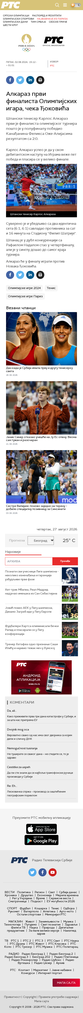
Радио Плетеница (66, 957)
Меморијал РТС (55, 914)
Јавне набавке (62, 970)
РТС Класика (57, 943)
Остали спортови (29, 914)
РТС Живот (36, 943)
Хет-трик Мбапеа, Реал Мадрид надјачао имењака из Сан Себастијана (31, 591)
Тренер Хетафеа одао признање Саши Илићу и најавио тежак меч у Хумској (31, 646)
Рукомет (14, 911)
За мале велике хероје (44, 930)
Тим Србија (38, 21)
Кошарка (40, 908)
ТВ (6, 940)
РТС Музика (44, 947)
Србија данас (68, 892)
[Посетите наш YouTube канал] (53, 872)
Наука (33, 927)
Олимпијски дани (15, 21)
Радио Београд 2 (61, 954)
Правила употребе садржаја (57, 997)
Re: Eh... (12, 786)
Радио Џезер (43, 963)
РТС (13, 970)
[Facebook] (10, 80)
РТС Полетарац (67, 947)
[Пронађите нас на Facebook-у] (42, 872)
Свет (51, 892)
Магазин (15, 921)
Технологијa (12, 924)
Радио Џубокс (51, 960)
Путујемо (31, 924)
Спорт (12, 908)
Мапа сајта (66, 983)
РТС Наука (71, 940)
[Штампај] (40, 80)
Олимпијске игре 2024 (24, 288)
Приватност (12, 997)
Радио (14, 954)
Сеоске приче (58, 21)
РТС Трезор (24, 947)
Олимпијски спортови (18, 18)
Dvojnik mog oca (18, 729)
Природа (48, 927)
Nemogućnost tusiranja (22, 748)
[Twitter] (20, 80)
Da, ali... (12, 710)
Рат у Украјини (22, 898)
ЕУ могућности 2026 (61, 901)
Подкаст (37, 901)
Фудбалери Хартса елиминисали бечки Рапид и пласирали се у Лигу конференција (32, 630)
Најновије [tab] (13, 552)
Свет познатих (51, 924)
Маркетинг (40, 970)
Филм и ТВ (18, 927)
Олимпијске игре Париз (25, 296)
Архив (60, 963)
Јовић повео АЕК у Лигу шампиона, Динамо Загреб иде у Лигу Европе (29, 610)
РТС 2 (27, 940)
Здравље (71, 924)
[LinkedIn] (30, 80)
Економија (44, 895)
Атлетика (49, 911)
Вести (10, 892)
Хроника (11, 895)
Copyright (29, 997)
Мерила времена (67, 895)
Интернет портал (50, 973)
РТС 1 (15, 940)
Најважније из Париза (52, 18)
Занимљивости (48, 921)
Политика (24, 892)
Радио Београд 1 (33, 954)
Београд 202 (41, 957)
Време (40, 898)
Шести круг (10, 25)
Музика (68, 921)
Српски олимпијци (16, 15)
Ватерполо (31, 911)
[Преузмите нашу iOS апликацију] (41, 829)
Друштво (27, 895)
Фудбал (25, 908)
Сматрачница (17, 901)
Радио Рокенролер (24, 960)
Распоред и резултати (46, 15)
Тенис (51, 288)
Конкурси (28, 973)
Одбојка (69, 908)
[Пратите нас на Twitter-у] (32, 872)
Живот (29, 921)
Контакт (24, 970)
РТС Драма (17, 943)
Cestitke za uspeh (18, 767)
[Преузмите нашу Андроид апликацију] (41, 840)
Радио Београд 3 (16, 957)
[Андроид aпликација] (41, 677)
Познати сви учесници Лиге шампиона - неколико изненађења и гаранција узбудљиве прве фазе (32, 575)
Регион (39, 892)
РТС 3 (39, 940)
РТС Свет (53, 940)
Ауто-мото (66, 911)
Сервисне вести (60, 898)
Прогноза (17, 540)
